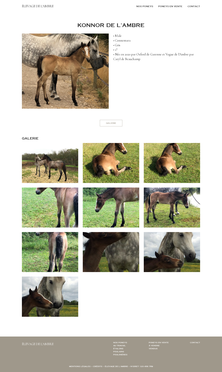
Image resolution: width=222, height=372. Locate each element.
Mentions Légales (80, 366)
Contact (194, 6)
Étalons (118, 348)
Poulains (118, 351)
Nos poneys (144, 6)
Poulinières (120, 354)
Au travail (119, 345)
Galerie (111, 123)
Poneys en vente (170, 6)
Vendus (153, 348)
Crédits (97, 366)
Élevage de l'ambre (37, 6)
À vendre (154, 345)
